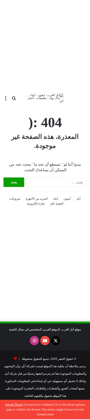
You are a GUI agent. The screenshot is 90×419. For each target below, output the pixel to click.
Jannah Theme (14, 404)
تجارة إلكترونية (36, 203)
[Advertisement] (45, 45)
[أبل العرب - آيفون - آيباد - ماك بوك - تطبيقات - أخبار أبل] (45, 97)
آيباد (55, 198)
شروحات (14, 198)
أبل (78, 198)
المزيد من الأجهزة (37, 198)
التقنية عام (56, 203)
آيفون (67, 198)
